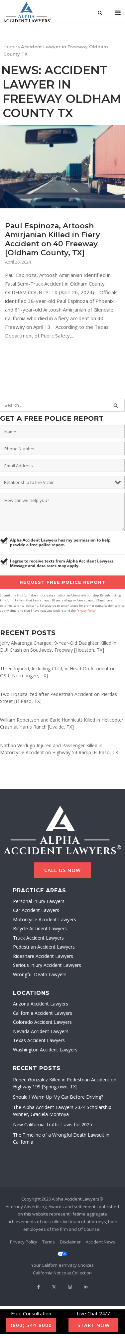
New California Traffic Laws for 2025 (52, 1124)
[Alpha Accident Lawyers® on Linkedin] (85, 1287)
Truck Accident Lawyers (38, 938)
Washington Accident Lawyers (45, 1049)
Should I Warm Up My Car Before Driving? (58, 1097)
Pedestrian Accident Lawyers (44, 947)
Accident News (100, 1242)
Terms (48, 1242)
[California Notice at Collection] (62, 1273)
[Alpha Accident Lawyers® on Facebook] (38, 1287)
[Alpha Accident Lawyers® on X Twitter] (54, 1287)
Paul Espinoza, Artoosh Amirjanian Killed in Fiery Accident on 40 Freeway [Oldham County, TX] (52, 239)
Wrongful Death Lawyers (39, 974)
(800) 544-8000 (31, 1325)
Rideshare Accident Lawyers (43, 956)
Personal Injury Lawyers (38, 901)
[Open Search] (100, 13)
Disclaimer (70, 1242)
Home (10, 46)
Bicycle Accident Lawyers (40, 928)
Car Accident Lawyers (36, 910)
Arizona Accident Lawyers (40, 1004)
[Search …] (116, 405)
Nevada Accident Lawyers (40, 1031)
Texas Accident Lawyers (39, 1040)
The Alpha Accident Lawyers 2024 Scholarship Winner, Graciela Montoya (62, 1110)
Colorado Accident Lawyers (42, 1022)
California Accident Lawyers (42, 1013)
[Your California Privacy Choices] (62, 1260)
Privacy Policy (86, 610)
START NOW (93, 1325)
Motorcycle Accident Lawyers (44, 919)
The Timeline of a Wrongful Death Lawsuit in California (61, 1138)
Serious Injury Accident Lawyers (47, 965)
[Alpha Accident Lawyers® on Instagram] (70, 1287)
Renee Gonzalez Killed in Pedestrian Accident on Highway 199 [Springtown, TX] (64, 1083)
